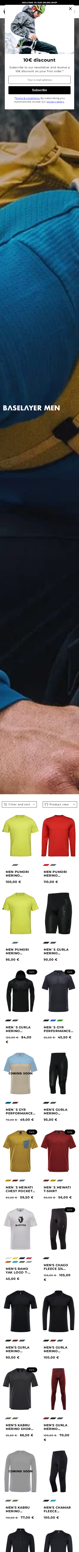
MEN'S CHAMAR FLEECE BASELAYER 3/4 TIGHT (57, 1509)
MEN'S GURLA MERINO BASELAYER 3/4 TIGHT (57, 1111)
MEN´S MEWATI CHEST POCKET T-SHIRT (19, 1189)
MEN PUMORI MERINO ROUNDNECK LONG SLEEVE (56, 873)
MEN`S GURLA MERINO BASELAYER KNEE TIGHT (56, 951)
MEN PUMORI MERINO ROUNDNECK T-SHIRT (19, 951)
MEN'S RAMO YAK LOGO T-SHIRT (17, 1270)
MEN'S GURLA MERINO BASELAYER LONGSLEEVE (55, 1349)
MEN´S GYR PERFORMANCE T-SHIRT (57, 1029)
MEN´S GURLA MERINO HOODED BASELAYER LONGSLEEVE (18, 1029)
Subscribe (39, 90)
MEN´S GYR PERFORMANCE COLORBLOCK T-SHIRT (20, 1111)
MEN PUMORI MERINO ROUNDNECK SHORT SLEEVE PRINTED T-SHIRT (19, 873)
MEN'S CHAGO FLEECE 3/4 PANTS (56, 1267)
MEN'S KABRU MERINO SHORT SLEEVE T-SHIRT (19, 1427)
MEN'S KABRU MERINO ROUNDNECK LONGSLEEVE (18, 1509)
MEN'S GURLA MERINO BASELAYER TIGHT (55, 1427)
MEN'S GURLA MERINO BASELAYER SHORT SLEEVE (19, 1349)
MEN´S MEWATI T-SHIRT (57, 1189)
